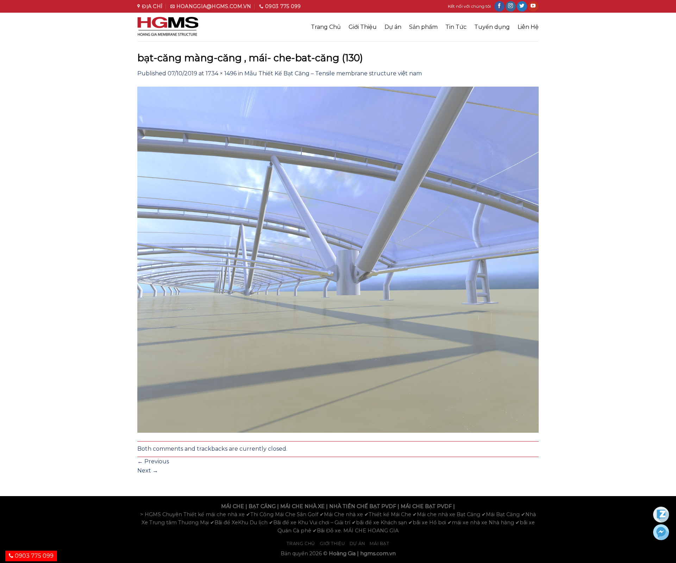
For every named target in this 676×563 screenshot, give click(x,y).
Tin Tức (456, 27)
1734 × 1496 (221, 73)
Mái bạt (379, 543)
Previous (153, 461)
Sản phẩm (423, 27)
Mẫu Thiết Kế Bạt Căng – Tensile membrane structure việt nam (333, 73)
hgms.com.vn (378, 553)
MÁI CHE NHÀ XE (302, 506)
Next (147, 470)
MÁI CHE (232, 506)
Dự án (392, 27)
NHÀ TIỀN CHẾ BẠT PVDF (362, 506)
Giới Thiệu (363, 27)
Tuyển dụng (492, 27)
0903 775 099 (33, 555)
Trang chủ (301, 543)
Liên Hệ (528, 27)
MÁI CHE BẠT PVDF (426, 506)
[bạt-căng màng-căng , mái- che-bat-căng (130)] (338, 259)
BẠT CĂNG (262, 506)
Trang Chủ (326, 27)
